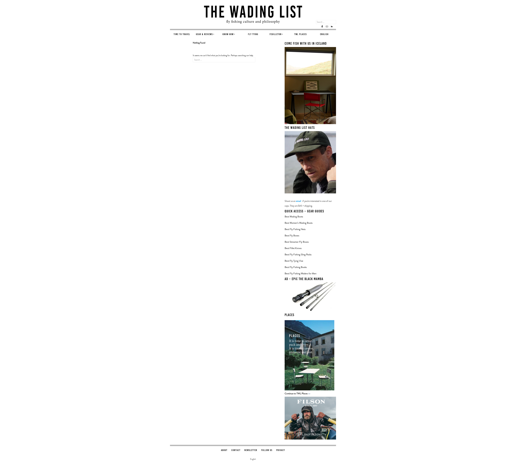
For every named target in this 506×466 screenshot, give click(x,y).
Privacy (280, 450)
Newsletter (250, 450)
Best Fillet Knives (293, 248)
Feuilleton (276, 34)
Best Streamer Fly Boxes (297, 242)
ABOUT (224, 450)
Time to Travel (182, 34)
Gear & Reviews (204, 34)
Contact (235, 450)
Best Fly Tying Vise (294, 261)
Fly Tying (253, 34)
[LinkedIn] (331, 26)
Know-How (228, 34)
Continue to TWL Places (297, 393)
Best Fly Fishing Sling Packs (298, 254)
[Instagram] (317, 26)
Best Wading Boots (294, 216)
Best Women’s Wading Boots (299, 223)
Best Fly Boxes (292, 235)
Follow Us (266, 450)
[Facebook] (322, 26)
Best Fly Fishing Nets (295, 229)
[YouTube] (327, 26)
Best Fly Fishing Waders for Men (300, 273)
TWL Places (300, 34)
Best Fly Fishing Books (296, 267)
